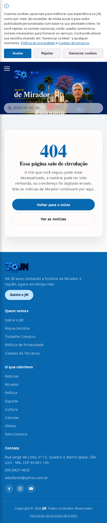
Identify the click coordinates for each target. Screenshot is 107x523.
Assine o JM (19, 294)
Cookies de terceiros (73, 43)
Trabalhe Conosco (20, 336)
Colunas (12, 417)
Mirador (12, 384)
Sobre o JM (14, 320)
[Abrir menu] (9, 68)
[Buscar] (10, 108)
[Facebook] (9, 488)
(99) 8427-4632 (17, 470)
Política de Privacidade (24, 344)
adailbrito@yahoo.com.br (26, 477)
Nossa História (17, 328)
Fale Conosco (16, 434)
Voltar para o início (53, 204)
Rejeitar (47, 53)
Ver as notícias (53, 219)
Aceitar (17, 53)
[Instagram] (20, 488)
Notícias (12, 376)
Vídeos (10, 425)
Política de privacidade (38, 43)
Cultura (11, 409)
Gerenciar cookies (83, 53)
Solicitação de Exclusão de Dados (53, 516)
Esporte (11, 401)
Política (11, 392)
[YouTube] (31, 488)
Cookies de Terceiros (22, 353)
